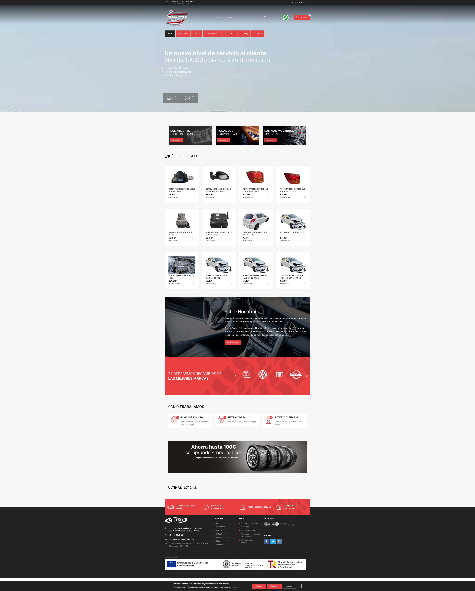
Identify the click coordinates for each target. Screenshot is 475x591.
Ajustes (289, 586)
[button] (235, 376)
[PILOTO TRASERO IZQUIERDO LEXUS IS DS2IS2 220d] (256, 178)
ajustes (234, 587)
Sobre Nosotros (212, 33)
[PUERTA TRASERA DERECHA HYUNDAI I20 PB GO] (219, 265)
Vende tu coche (231, 33)
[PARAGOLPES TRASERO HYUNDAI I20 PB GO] (256, 222)
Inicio (170, 33)
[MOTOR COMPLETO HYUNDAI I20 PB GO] (181, 265)
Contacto (258, 33)
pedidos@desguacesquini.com (181, 539)
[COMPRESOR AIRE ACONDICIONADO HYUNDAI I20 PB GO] (293, 265)
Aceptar (259, 586)
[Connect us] (266, 541)
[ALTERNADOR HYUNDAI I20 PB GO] (293, 222)
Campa (197, 33)
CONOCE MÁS (232, 342)
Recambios (183, 33)
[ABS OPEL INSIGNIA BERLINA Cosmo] (181, 222)
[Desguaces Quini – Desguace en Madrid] (175, 17)
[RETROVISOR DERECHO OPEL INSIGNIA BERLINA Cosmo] (219, 178)
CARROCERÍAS (227, 134)
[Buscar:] (242, 17)
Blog (246, 33)
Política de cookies (248, 530)
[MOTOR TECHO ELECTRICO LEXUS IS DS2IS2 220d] (181, 178)
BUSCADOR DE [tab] (171, 98)
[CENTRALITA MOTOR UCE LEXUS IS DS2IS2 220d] (219, 222)
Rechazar (274, 586)
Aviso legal (245, 527)
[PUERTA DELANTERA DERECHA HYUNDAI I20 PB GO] (256, 265)
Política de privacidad (249, 523)
